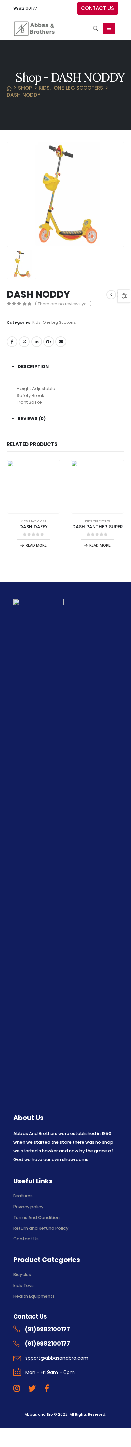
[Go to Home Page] (9, 88)
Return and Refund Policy (40, 1228)
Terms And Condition (37, 1217)
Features (23, 1196)
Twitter (24, 341)
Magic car (38, 521)
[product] (33, 486)
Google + (48, 341)
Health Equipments (34, 1296)
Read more (36, 545)
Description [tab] (33, 366)
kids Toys (23, 1285)
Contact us (97, 8)
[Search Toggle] (95, 28)
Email (60, 341)
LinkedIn (36, 341)
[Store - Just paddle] (34, 28)
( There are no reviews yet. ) (63, 304)
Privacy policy (28, 1206)
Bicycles (22, 1274)
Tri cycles (101, 521)
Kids (36, 322)
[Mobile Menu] (109, 28)
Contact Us (26, 1239)
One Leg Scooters (59, 322)
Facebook (12, 341)
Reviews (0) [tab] (32, 418)
